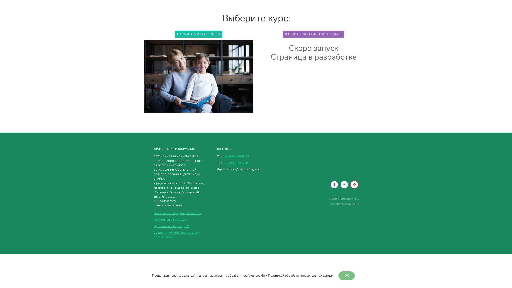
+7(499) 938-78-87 (237, 163)
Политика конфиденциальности (177, 213)
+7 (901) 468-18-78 (236, 156)
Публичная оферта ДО (170, 219)
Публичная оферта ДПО (171, 226)
